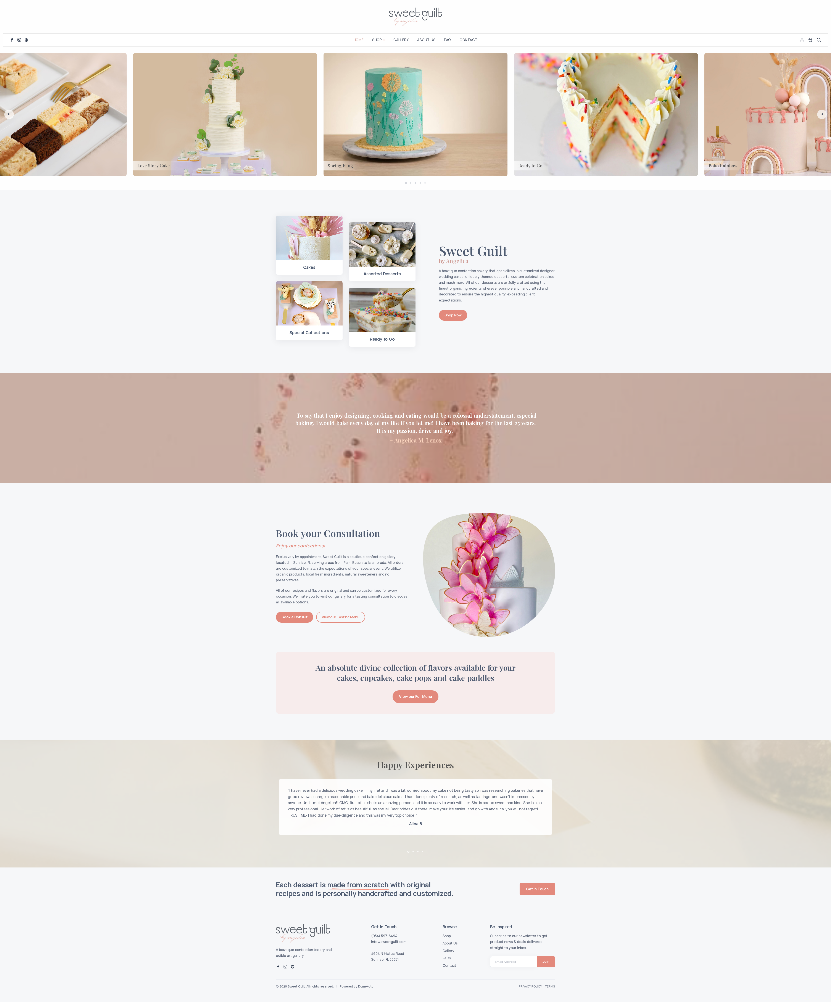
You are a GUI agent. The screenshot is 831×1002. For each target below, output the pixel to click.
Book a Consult (295, 617)
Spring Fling (340, 165)
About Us (426, 39)
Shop (377, 39)
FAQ (447, 39)
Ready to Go (530, 165)
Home (359, 39)
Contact (468, 39)
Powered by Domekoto (357, 986)
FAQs (447, 958)
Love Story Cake (153, 165)
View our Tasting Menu (340, 617)
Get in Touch (537, 889)
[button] (9, 114)
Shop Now (453, 315)
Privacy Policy (530, 986)
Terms (550, 986)
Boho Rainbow (723, 165)
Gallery (401, 39)
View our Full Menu (415, 696)
